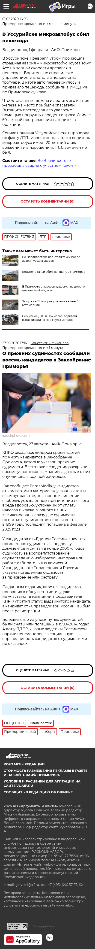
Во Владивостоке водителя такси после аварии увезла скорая (51, 258)
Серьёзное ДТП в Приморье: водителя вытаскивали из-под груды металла (49, 317)
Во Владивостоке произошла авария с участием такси (37, 163)
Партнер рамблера (43, 926)
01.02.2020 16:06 (15, 19)
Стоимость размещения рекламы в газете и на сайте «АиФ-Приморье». (45, 773)
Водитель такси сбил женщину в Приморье (53, 271)
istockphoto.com (16, 436)
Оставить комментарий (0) (47, 201)
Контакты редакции (24, 764)
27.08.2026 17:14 (14, 343)
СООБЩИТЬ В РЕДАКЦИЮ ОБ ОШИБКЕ (38, 792)
